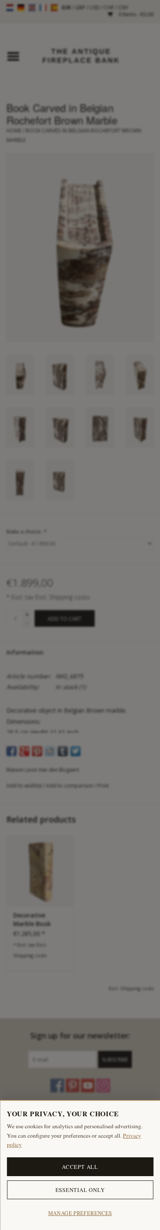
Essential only (80, 1190)
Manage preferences (80, 1213)
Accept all (80, 1167)
